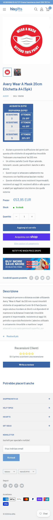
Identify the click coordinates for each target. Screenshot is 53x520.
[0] (47, 9)
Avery (6, 96)
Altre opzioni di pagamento (26, 243)
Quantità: (7, 216)
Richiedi (11, 457)
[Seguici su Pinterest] (16, 486)
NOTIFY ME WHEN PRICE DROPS (26, 250)
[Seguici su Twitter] (11, 486)
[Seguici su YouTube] (22, 486)
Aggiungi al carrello (26, 227)
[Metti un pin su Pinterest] (37, 278)
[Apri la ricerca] (36, 9)
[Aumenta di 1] (32, 217)
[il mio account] (41, 9)
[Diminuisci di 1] (16, 217)
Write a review (26, 364)
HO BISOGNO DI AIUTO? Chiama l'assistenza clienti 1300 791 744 (26, 2)
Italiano (7, 472)
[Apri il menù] (4, 9)
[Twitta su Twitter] (42, 278)
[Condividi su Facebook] (31, 278)
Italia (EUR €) (24, 472)
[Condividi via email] (48, 278)
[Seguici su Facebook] (5, 486)
